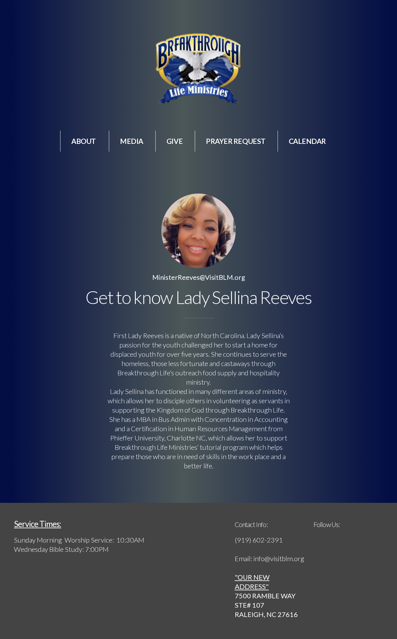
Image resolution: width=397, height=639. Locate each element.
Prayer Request (235, 141)
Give (175, 141)
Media (131, 141)
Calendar (307, 141)
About (84, 141)
